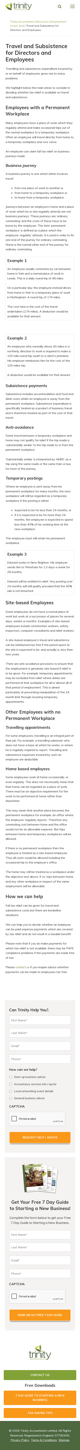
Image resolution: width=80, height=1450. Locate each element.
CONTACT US (40, 1375)
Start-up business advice (30, 1077)
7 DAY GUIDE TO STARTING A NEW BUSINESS (40, 1398)
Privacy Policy (20, 1440)
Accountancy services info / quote (35, 1084)
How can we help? (23, 1069)
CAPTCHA (17, 1106)
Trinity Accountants (22, 21)
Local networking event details (33, 1091)
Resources (42, 21)
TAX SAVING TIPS (40, 1413)
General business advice (29, 1098)
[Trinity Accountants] (19, 6)
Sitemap (63, 1440)
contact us (22, 967)
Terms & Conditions (44, 1440)
